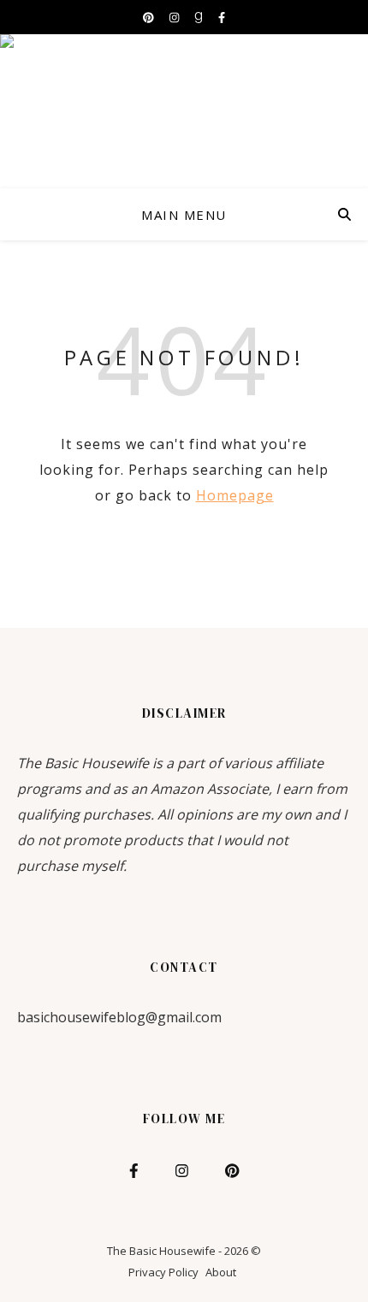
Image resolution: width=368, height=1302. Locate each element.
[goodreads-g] (199, 17)
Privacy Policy (163, 1272)
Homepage (235, 495)
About (220, 1272)
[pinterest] (150, 17)
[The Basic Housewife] (184, 111)
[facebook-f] (221, 17)
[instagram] (175, 17)
